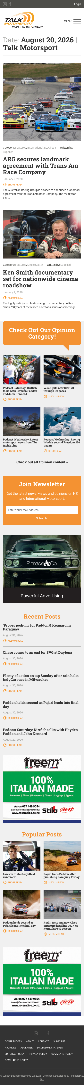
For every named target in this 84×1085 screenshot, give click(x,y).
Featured (20, 147)
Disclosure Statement (50, 1047)
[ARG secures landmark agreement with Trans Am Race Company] (42, 102)
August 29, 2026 (13, 739)
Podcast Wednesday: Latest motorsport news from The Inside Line (20, 442)
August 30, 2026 (13, 658)
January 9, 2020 (13, 179)
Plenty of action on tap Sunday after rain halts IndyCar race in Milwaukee (41, 677)
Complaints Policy (16, 1060)
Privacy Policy (38, 1054)
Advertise (27, 1047)
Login (77, 4)
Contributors (13, 1041)
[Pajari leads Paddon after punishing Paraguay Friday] (62, 855)
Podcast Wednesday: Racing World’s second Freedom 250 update (62, 442)
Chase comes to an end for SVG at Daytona (37, 652)
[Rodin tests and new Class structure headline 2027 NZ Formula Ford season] (62, 904)
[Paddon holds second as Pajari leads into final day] (21, 904)
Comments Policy (62, 1054)
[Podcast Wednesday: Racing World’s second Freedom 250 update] (62, 421)
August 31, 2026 (13, 635)
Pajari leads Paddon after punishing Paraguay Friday (62, 875)
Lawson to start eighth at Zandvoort (19, 875)
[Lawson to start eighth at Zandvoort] (21, 855)
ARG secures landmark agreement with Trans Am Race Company (40, 165)
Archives (10, 1047)
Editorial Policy (14, 1054)
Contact (43, 1041)
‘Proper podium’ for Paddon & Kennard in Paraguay (37, 627)
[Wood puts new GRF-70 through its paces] (62, 369)
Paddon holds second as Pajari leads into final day (41, 704)
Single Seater (35, 264)
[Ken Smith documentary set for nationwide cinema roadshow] (42, 234)
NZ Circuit (50, 147)
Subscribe (59, 1041)
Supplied (8, 151)
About (30, 1041)
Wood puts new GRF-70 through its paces (59, 389)
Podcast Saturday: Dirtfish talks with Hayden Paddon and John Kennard (20, 391)
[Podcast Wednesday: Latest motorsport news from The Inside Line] (21, 421)
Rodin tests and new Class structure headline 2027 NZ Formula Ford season (61, 925)
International (35, 147)
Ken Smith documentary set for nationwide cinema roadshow (40, 278)
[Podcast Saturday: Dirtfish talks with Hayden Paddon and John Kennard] (21, 369)
